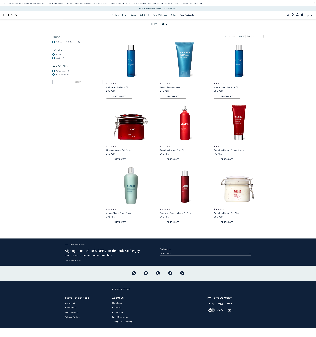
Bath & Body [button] (145, 15)
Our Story (116, 307)
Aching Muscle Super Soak (118, 213)
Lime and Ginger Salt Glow (118, 150)
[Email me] (250, 253)
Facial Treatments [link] (187, 15)
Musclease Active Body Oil (226, 87)
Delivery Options (72, 317)
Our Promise (117, 312)
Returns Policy (71, 312)
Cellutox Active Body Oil (117, 87)
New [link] (124, 15)
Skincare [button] (132, 15)
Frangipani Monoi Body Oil (172, 150)
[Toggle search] (288, 15)
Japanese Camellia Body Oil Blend (176, 213)
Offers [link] (173, 15)
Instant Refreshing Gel (170, 87)
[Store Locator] (293, 15)
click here (198, 3)
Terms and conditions (122, 321)
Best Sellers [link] (114, 15)
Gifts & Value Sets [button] (160, 15)
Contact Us (70, 303)
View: (225, 36)
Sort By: (242, 36)
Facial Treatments (120, 317)
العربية (309, 15)
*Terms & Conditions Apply (73, 260)
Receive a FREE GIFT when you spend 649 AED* (158, 8)
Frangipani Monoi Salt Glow (226, 213)
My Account (70, 307)
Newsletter (117, 303)
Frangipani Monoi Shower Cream (229, 150)
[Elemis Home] (10, 15)
